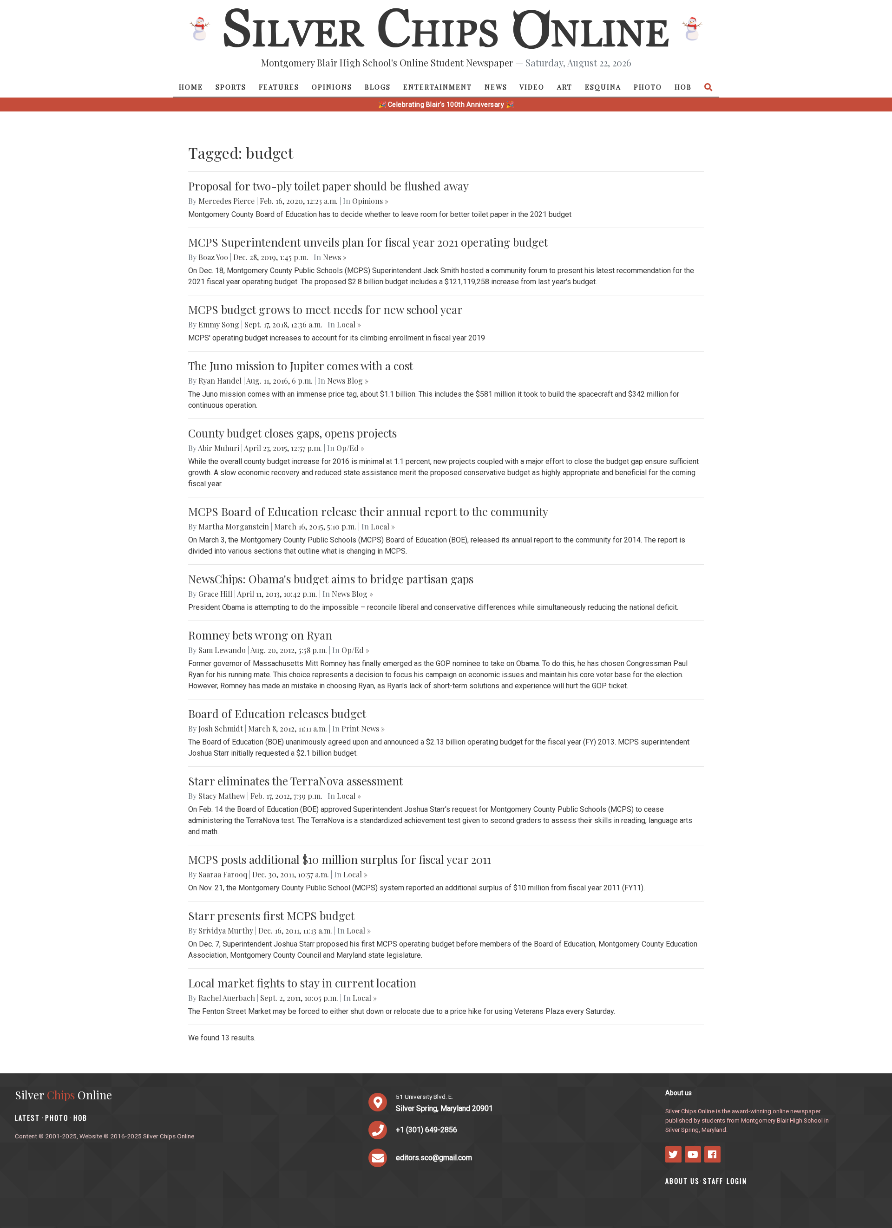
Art (564, 86)
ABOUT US (682, 1181)
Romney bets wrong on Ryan (260, 634)
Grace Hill (215, 594)
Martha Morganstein (233, 526)
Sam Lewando (222, 650)
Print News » (363, 728)
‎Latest (27, 1118)
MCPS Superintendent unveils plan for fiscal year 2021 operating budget (368, 242)
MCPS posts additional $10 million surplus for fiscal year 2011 (339, 859)
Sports (231, 86)
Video (531, 86)
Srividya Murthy (225, 930)
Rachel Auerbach (226, 998)
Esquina (603, 86)
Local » (349, 324)
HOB (683, 86)
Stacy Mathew (221, 796)
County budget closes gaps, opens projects (292, 432)
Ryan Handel (220, 380)
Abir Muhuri (218, 448)
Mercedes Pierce (226, 201)
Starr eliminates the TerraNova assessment (295, 780)
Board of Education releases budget (277, 713)
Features (279, 86)
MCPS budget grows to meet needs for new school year (325, 309)
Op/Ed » (350, 448)
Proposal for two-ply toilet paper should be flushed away (328, 185)
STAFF (713, 1181)
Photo (648, 86)
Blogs (378, 86)
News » (335, 257)
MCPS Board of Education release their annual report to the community (368, 511)
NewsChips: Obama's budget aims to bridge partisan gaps (330, 578)
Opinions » (370, 201)
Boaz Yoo (213, 257)
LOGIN (737, 1181)
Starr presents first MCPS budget (271, 915)
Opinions (332, 86)
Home (191, 86)
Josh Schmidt (220, 728)
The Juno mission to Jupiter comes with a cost (300, 365)
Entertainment (437, 86)
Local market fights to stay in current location (302, 982)
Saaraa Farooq (222, 874)
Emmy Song (218, 324)
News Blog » (347, 380)
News (496, 86)
